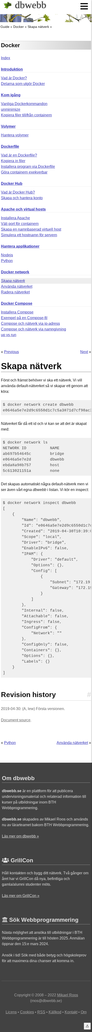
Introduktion (12, 69)
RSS (41, 1012)
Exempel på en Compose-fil (24, 318)
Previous (11, 352)
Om (84, 1012)
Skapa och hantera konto (22, 198)
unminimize (10, 109)
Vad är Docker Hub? (18, 192)
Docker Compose (16, 303)
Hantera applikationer (20, 246)
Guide (4, 27)
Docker (18, 27)
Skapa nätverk (38, 27)
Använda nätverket (16, 286)
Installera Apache (15, 218)
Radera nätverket (15, 292)
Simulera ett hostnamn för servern (29, 235)
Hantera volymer (15, 135)
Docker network (15, 272)
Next (84, 352)
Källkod (55, 1012)
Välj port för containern (20, 224)
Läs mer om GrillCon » (20, 896)
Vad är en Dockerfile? (19, 155)
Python (7, 261)
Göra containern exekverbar (24, 172)
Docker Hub (11, 184)
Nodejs (7, 255)
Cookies (27, 1012)
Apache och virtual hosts (23, 209)
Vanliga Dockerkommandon (24, 104)
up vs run (8, 335)
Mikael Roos (67, 995)
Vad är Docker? (14, 78)
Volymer (8, 126)
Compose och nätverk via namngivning (33, 329)
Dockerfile (10, 146)
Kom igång (11, 95)
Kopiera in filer (13, 161)
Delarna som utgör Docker (23, 84)
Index (5, 58)
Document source (15, 720)
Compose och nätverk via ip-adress (30, 323)
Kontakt (71, 1012)
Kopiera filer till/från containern (26, 115)
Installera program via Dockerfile (28, 167)
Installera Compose (17, 312)
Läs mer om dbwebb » (20, 836)
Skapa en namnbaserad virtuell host (31, 229)
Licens (11, 1012)
